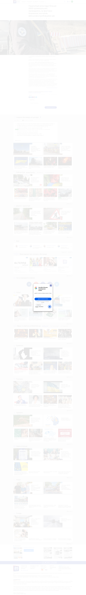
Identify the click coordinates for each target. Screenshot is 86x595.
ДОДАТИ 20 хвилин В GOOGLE (43, 298)
